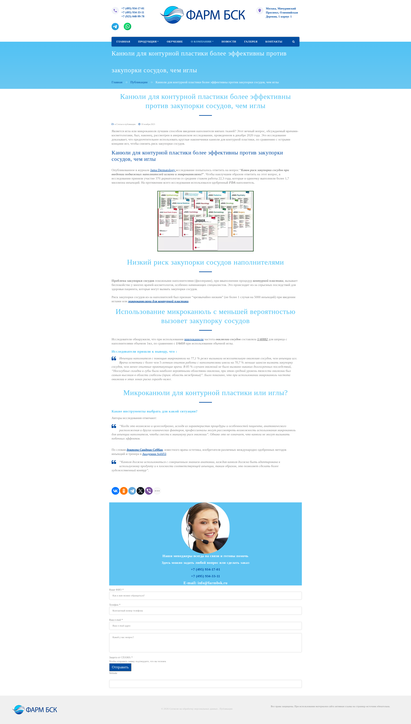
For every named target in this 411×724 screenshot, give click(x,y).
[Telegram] (132, 491)
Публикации (139, 82)
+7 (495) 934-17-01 (132, 8)
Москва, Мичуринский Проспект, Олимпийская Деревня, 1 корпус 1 (282, 12)
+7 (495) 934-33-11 (132, 12)
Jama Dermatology (163, 170)
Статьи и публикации (126, 124)
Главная (117, 82)
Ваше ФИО (116, 589)
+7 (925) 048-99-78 (132, 16)
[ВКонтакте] (115, 491)
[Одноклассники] (124, 491)
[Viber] (149, 491)
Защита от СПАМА (121, 657)
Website (113, 673)
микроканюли (194, 339)
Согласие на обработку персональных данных (193, 708)
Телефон (114, 604)
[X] (140, 491)
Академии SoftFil (154, 454)
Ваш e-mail (116, 619)
